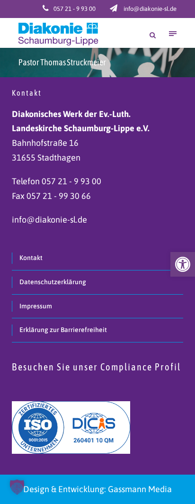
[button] (182, 264)
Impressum (35, 306)
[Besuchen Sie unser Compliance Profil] (71, 427)
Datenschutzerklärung (52, 282)
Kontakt (31, 257)
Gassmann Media (140, 489)
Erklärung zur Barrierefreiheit (63, 329)
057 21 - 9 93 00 (74, 8)
